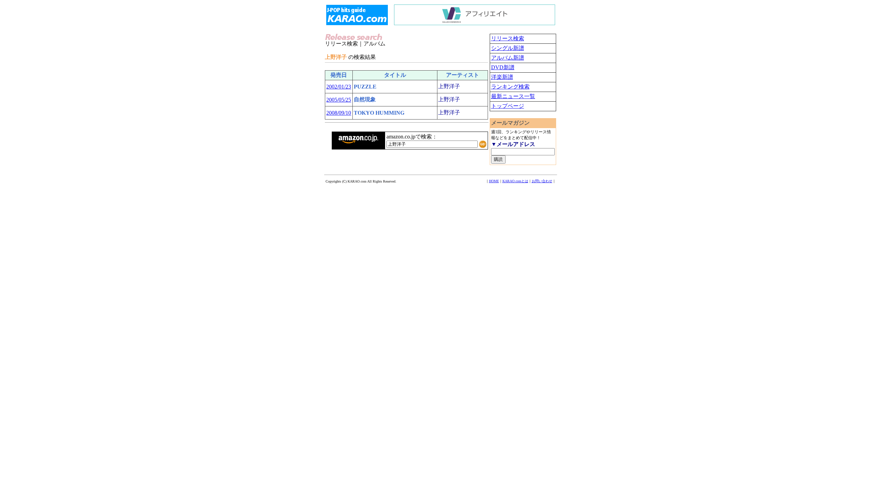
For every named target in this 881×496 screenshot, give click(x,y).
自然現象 (365, 99)
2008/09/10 (338, 113)
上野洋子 (449, 86)
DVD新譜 (502, 67)
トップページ (507, 106)
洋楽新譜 (502, 77)
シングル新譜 (507, 48)
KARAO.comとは (515, 181)
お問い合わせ (542, 181)
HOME (494, 181)
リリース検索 (507, 38)
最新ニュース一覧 (513, 96)
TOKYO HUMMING (379, 113)
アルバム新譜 (507, 58)
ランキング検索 (510, 87)
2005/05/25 (338, 100)
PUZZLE (365, 87)
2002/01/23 (338, 87)
